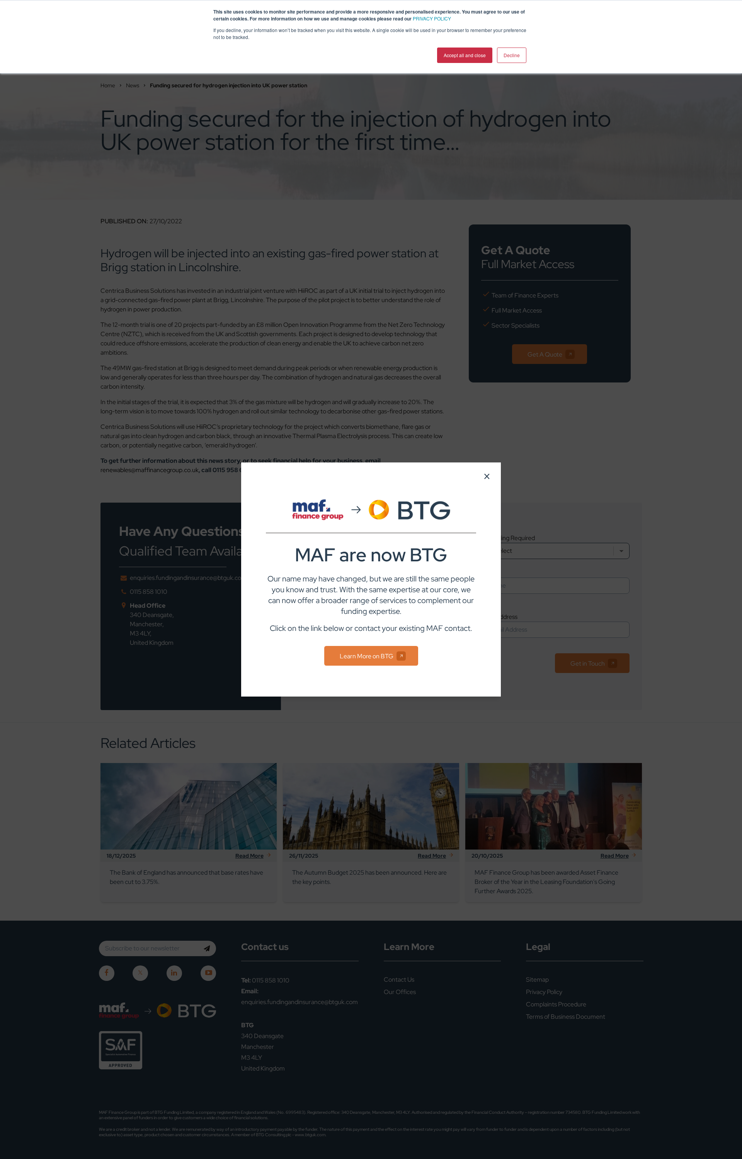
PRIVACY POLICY (432, 18)
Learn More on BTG (366, 656)
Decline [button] (512, 55)
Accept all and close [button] (465, 55)
